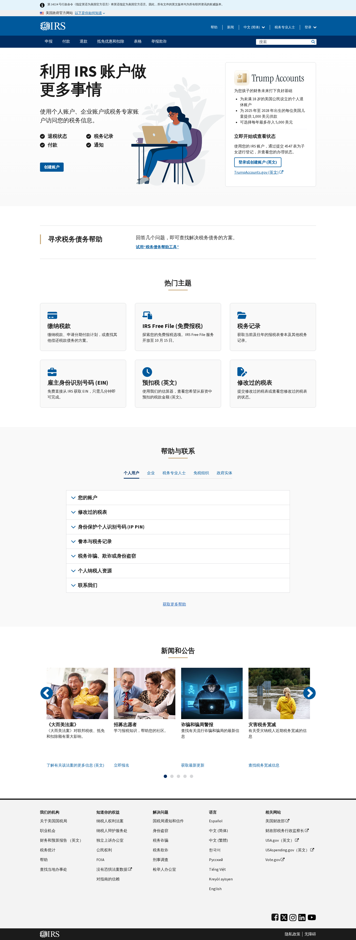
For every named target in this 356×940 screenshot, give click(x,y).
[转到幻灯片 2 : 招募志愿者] (172, 776)
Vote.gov (272, 859)
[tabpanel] (178, 541)
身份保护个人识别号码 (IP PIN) (111, 527)
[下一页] (309, 693)
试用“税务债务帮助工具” (157, 246)
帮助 (214, 27)
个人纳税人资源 (95, 570)
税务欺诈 (160, 850)
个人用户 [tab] (131, 472)
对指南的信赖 (108, 879)
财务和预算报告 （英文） (61, 840)
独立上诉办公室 (110, 840)
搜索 (313, 42)
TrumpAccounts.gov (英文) (256, 172)
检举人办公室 (164, 869)
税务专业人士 (285, 27)
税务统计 (47, 850)
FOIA (100, 859)
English (215, 888)
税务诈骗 (160, 840)
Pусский (216, 859)
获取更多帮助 (174, 604)
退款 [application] (83, 41)
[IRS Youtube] (312, 916)
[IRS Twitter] (284, 916)
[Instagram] (292, 916)
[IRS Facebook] (275, 916)
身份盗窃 (160, 830)
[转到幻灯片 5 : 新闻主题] (191, 776)
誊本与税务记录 (95, 541)
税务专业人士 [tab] (174, 472)
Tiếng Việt (217, 869)
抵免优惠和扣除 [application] (110, 41)
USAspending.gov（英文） (287, 850)
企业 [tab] (151, 472)
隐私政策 (292, 934)
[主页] (52, 24)
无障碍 (310, 934)
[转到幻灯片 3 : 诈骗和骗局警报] (178, 776)
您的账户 (87, 497)
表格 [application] (138, 41)
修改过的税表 (92, 512)
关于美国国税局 (53, 820)
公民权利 (104, 850)
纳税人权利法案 (110, 820)
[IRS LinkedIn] (302, 916)
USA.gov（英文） (279, 840)
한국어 (215, 850)
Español (216, 820)
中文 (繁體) (218, 840)
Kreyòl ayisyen (221, 879)
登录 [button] (308, 27)
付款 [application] (66, 41)
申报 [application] (49, 41)
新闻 (230, 27)
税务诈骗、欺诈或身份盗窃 (107, 556)
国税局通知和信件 (168, 820)
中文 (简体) (252, 27)
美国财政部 (275, 820)
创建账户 (52, 167)
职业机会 (47, 830)
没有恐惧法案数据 (111, 869)
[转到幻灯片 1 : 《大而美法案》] (165, 776)
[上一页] (46, 693)
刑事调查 (160, 859)
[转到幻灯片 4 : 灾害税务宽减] (185, 776)
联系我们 (87, 585)
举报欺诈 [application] (159, 41)
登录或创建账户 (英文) (258, 162)
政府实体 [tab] (224, 472)
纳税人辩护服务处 (111, 830)
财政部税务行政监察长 (284, 830)
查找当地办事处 (53, 869)
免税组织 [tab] (201, 472)
